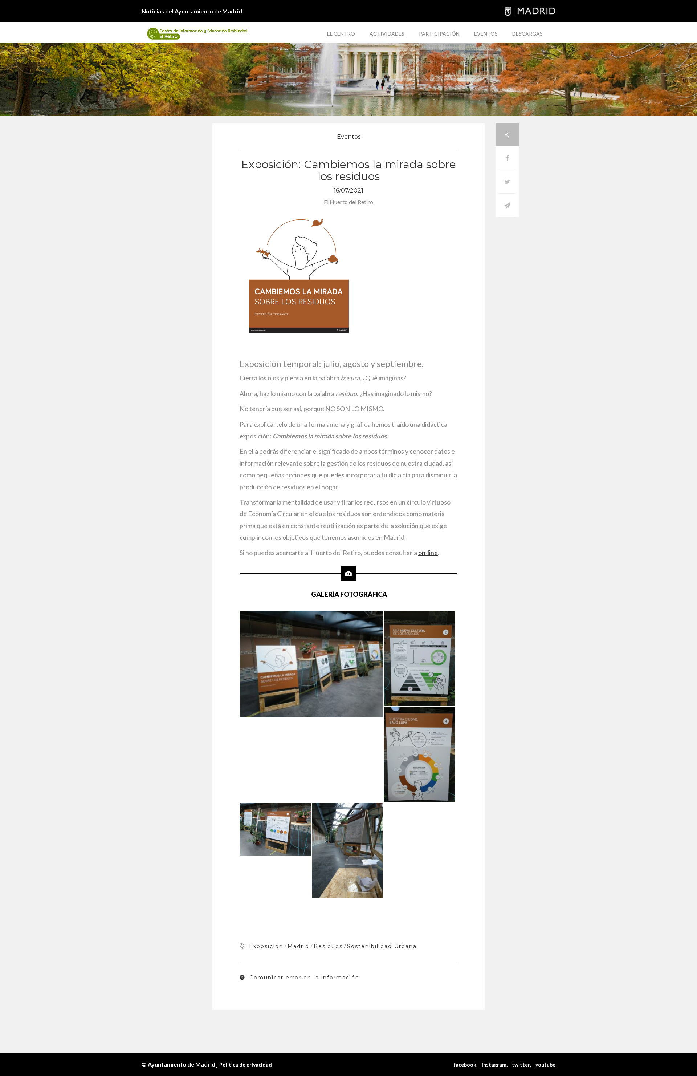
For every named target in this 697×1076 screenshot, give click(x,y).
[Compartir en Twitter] (507, 182)
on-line (428, 553)
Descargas (527, 34)
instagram (494, 1064)
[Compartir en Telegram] (507, 205)
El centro (341, 34)
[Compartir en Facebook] (507, 158)
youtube (545, 1064)
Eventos (486, 34)
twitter (521, 1064)
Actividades (387, 34)
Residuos (328, 946)
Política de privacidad (245, 1064)
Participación (439, 34)
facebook (465, 1064)
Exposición (266, 946)
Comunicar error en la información (303, 977)
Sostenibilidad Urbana (382, 946)
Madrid (298, 946)
